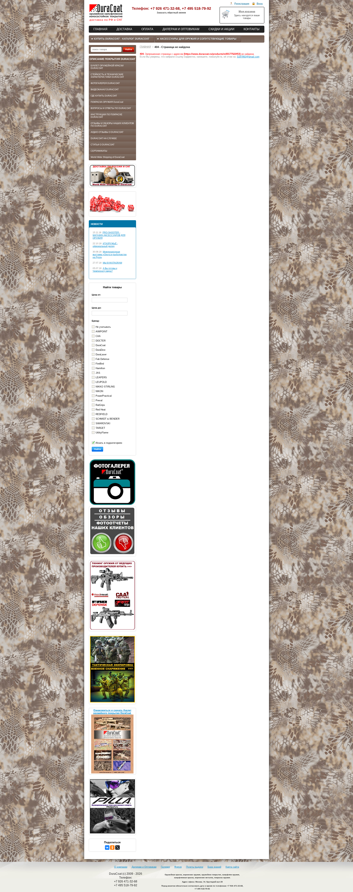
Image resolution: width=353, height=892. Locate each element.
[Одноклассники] (112, 847)
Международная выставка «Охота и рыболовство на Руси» (110, 255)
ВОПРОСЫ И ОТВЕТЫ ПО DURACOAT (111, 108)
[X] (117, 847)
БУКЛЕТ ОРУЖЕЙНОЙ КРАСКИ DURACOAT (107, 66)
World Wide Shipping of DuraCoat (107, 157)
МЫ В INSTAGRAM (112, 263)
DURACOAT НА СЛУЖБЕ (104, 138)
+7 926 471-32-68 (165, 8)
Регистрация (241, 3)
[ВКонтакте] (107, 847)
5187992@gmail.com (248, 56)
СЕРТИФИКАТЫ (99, 151)
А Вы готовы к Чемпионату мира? (105, 269)
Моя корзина (247, 11)
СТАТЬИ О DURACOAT (102, 144)
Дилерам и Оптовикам (144, 867)
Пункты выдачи (194, 867)
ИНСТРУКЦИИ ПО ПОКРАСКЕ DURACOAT (106, 115)
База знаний (214, 867)
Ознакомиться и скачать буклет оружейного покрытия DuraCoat (112, 711)
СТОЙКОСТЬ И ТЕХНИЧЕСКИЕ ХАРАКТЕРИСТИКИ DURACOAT (107, 75)
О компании (120, 867)
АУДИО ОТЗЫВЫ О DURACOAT (107, 132)
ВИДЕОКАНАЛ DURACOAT (105, 89)
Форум (178, 867)
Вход (260, 3)
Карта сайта (232, 867)
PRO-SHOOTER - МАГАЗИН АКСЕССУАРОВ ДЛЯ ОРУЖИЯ (109, 235)
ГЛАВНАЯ (145, 46)
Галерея (165, 867)
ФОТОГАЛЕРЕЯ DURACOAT (105, 83)
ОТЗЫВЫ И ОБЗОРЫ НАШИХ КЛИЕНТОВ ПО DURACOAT (112, 124)
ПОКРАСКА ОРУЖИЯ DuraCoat (107, 102)
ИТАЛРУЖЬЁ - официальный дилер (105, 245)
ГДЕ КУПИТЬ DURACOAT (104, 95)
